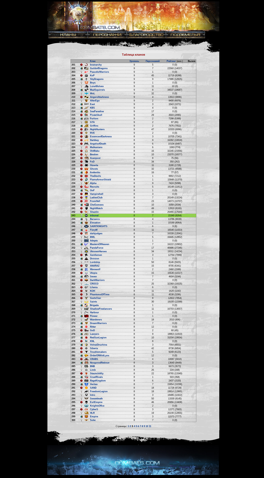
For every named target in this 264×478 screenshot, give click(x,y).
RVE (92, 133)
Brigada (94, 305)
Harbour (94, 312)
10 (147, 426)
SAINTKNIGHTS (98, 226)
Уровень (134, 61)
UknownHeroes (98, 251)
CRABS (94, 359)
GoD (92, 330)
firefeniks (95, 172)
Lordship (95, 262)
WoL (92, 93)
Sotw (93, 420)
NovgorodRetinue (99, 362)
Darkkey (94, 140)
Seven (93, 276)
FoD (92, 161)
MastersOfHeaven (99, 244)
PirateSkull (96, 115)
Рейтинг (171, 61)
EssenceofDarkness (101, 136)
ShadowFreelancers (101, 308)
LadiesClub (96, 197)
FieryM (94, 229)
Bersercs (95, 219)
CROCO (94, 283)
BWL (92, 237)
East (92, 104)
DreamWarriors (98, 323)
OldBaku (94, 151)
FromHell (95, 201)
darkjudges (96, 233)
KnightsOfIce (97, 405)
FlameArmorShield (100, 179)
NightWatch (96, 208)
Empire (94, 416)
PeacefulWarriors (99, 72)
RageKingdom (98, 380)
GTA (92, 122)
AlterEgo (95, 100)
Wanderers (96, 319)
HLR (92, 413)
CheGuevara (96, 204)
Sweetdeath (96, 398)
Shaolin (94, 212)
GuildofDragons (99, 68)
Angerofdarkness (99, 97)
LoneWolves (97, 86)
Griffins (94, 125)
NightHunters (97, 129)
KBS (92, 107)
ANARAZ (94, 265)
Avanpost (95, 158)
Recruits (94, 186)
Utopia (93, 273)
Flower (94, 316)
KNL (92, 341)
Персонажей (153, 61)
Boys (93, 82)
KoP (92, 75)
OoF (92, 190)
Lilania (94, 287)
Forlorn (94, 118)
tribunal (94, 215)
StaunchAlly (96, 373)
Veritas (94, 384)
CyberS (94, 409)
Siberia (94, 348)
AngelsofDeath (98, 143)
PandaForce (96, 247)
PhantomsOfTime (99, 294)
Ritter (93, 326)
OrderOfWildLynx (99, 355)
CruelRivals (96, 377)
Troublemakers (98, 352)
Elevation (95, 222)
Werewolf (95, 269)
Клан (93, 61)
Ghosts (94, 168)
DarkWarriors (97, 280)
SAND (93, 387)
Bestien (94, 154)
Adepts (94, 240)
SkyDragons (96, 79)
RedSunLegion (98, 337)
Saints (93, 301)
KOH (92, 291)
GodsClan (95, 298)
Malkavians (96, 147)
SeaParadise (97, 111)
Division (94, 258)
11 (150, 426)
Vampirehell (96, 194)
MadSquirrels (97, 89)
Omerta (94, 165)
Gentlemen (96, 255)
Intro (92, 395)
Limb (93, 370)
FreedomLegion (99, 391)
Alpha (93, 183)
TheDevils (95, 176)
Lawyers (94, 334)
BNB (92, 366)
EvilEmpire (96, 402)
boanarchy (96, 64)
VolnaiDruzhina (98, 344)
